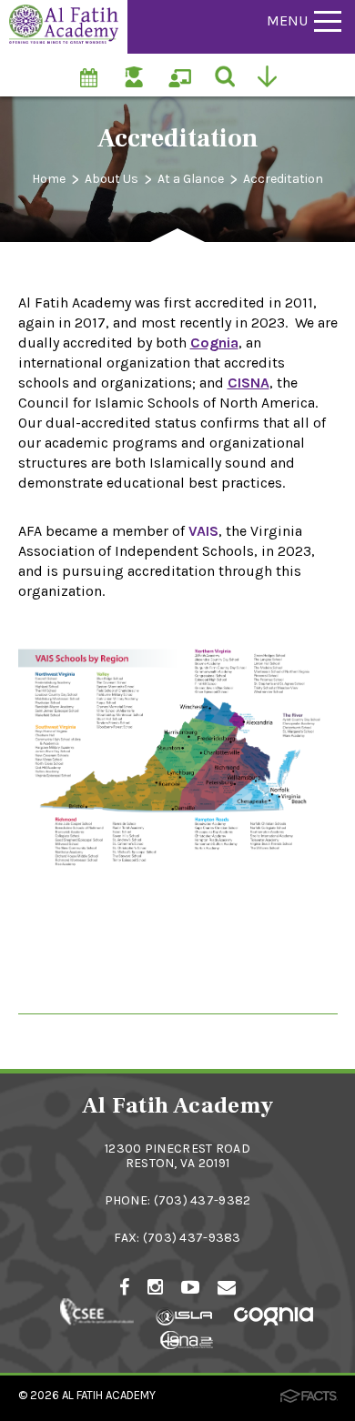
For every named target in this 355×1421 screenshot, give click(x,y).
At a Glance (190, 178)
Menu (287, 20)
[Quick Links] (271, 74)
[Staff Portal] (181, 67)
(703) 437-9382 (202, 1200)
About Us (111, 178)
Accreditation (283, 178)
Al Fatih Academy (109, 1395)
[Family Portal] (136, 67)
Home (49, 178)
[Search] (226, 74)
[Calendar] (90, 67)
